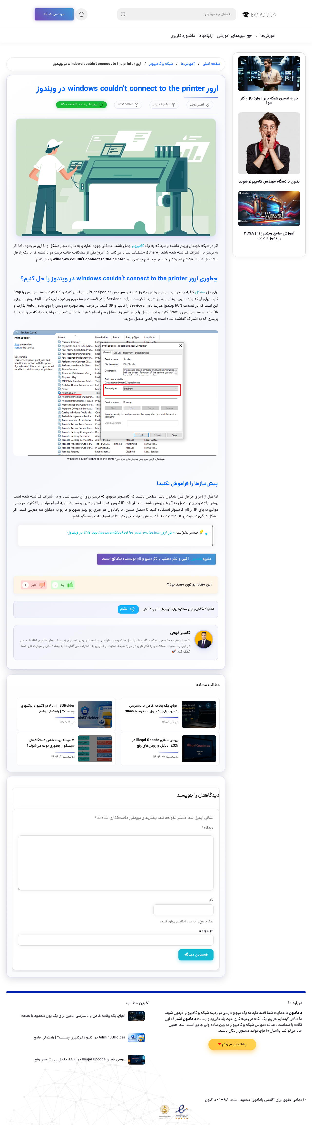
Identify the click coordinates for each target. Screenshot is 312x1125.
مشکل (199, 292)
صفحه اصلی (211, 64)
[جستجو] (123, 14)
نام (211, 900)
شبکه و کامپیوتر (161, 64)
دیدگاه (208, 828)
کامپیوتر (137, 246)
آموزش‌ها (268, 36)
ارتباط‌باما (206, 36)
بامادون (196, 559)
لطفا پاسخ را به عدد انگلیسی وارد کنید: (187, 921)
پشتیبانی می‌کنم (234, 1044)
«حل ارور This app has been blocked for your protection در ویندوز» (121, 533)
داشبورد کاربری (183, 36)
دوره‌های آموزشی (231, 36)
